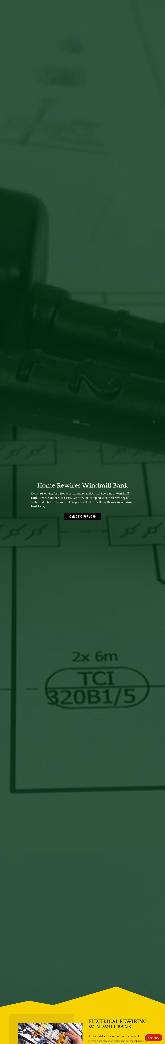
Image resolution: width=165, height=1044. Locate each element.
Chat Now (153, 1037)
